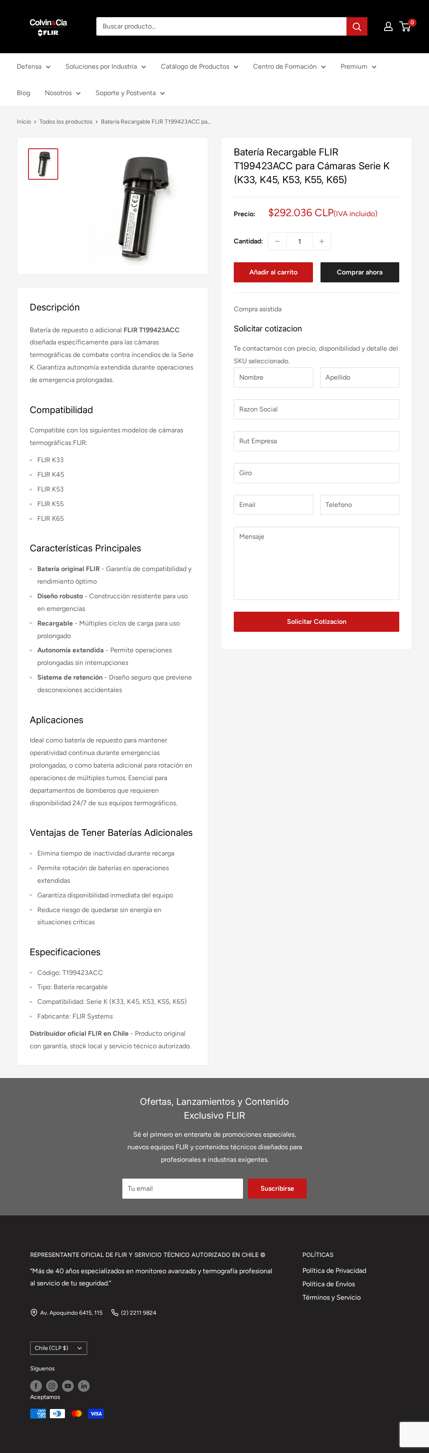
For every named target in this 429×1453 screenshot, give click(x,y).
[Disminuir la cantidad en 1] (277, 241)
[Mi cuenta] (388, 26)
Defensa (29, 66)
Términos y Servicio (331, 1297)
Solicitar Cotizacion (316, 622)
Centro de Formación (285, 66)
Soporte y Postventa (126, 93)
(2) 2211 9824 (138, 1312)
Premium (354, 66)
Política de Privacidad (334, 1271)
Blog (23, 93)
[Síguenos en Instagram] (52, 1386)
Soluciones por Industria (101, 66)
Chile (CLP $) (51, 1347)
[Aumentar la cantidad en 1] (322, 241)
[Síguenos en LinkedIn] (84, 1386)
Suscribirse (277, 1188)
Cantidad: (248, 241)
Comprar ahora (359, 272)
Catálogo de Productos (195, 66)
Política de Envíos (328, 1284)
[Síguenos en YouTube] (68, 1386)
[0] (405, 26)
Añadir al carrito (273, 272)
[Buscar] (356, 26)
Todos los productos (66, 121)
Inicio (24, 121)
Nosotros (58, 93)
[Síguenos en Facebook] (36, 1386)
